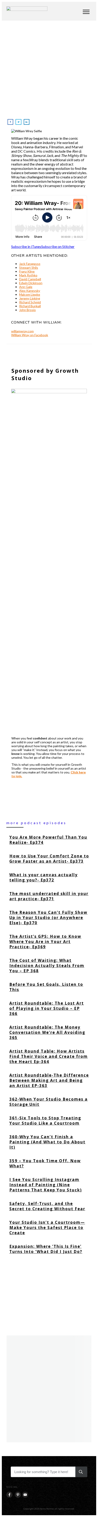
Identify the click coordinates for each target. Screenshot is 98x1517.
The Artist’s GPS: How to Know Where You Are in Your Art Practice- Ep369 (49, 941)
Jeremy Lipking (29, 298)
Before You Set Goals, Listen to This (49, 987)
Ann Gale (25, 287)
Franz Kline (27, 271)
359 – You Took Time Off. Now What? (49, 1163)
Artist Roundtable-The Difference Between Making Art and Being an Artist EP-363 (49, 1080)
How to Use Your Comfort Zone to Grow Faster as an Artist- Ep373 (49, 858)
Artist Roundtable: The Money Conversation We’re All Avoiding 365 (49, 1032)
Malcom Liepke (29, 294)
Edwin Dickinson (30, 283)
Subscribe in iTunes (26, 246)
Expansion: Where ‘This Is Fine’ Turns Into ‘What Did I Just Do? (49, 1249)
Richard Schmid (30, 302)
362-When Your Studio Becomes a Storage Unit (49, 1101)
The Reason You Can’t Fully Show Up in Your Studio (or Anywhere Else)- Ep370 (49, 917)
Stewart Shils (28, 267)
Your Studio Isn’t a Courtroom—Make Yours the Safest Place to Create (49, 1227)
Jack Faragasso (29, 264)
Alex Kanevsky (29, 291)
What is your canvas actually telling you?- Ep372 (49, 877)
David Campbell (30, 279)
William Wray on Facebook (29, 335)
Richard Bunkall (30, 306)
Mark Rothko (28, 275)
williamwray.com (22, 331)
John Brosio (27, 310)
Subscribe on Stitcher (58, 246)
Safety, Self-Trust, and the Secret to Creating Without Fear (49, 1206)
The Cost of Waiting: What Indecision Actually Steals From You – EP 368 (49, 965)
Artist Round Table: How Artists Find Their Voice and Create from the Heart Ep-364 (49, 1056)
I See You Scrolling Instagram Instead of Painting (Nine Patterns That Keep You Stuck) (49, 1184)
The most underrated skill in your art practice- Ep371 (49, 896)
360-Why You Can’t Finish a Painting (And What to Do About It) (49, 1142)
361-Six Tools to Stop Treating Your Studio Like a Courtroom (49, 1120)
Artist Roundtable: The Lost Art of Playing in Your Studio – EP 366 (49, 1008)
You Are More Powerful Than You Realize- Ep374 (49, 839)
